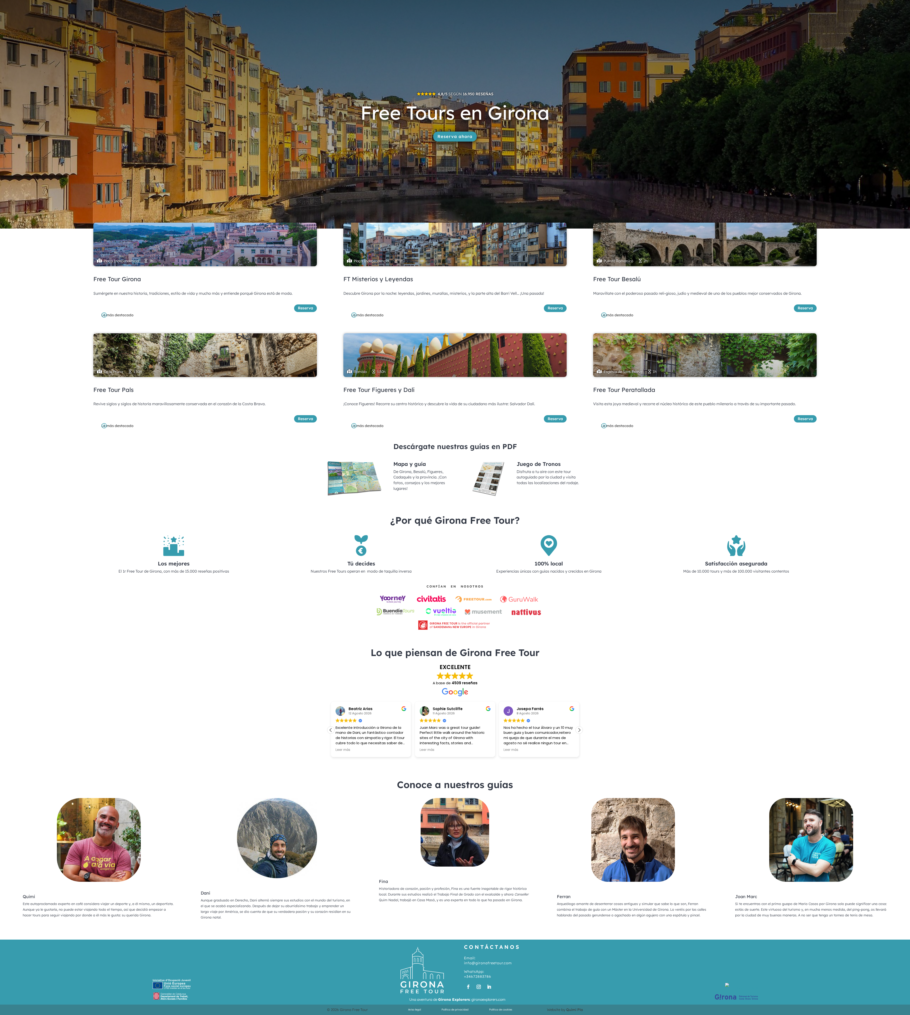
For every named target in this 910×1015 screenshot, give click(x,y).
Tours (704, 6)
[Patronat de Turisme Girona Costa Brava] (736, 1000)
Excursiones (733, 6)
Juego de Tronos (539, 464)
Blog (790, 6)
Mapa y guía (409, 464)
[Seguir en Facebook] (468, 987)
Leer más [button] (343, 750)
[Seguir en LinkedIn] (489, 987)
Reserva (305, 308)
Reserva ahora (455, 136)
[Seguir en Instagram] (478, 987)
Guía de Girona (766, 6)
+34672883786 (477, 976)
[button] (579, 730)
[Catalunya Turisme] (741, 988)
